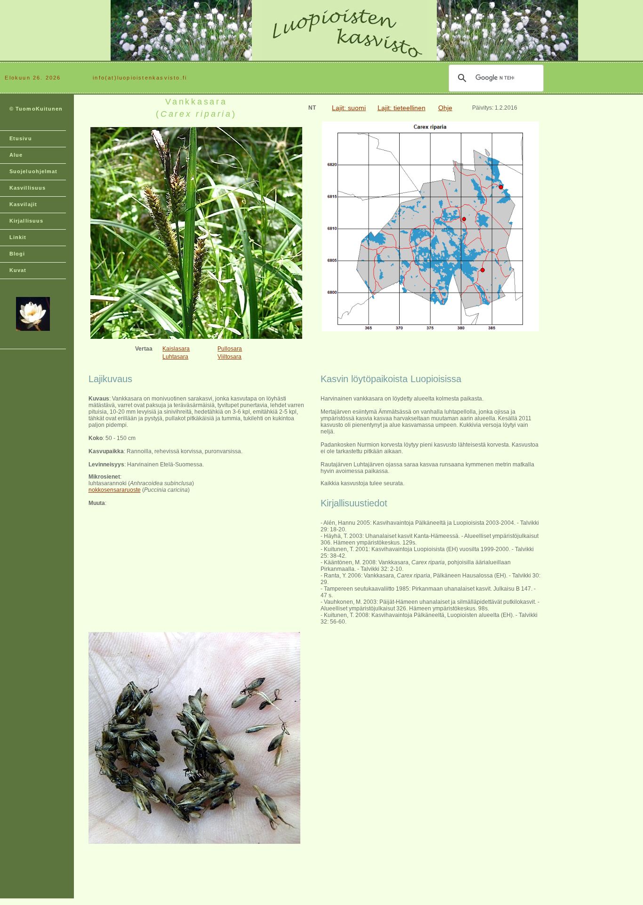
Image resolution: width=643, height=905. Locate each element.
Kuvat (18, 270)
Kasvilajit (23, 204)
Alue (16, 155)
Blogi (17, 253)
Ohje (445, 108)
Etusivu (20, 138)
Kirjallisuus (26, 221)
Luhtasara (175, 356)
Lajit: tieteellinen (402, 108)
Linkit (18, 237)
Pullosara (229, 348)
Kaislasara (176, 348)
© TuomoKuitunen (36, 109)
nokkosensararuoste (114, 490)
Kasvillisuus (27, 188)
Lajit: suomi (349, 108)
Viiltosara (229, 356)
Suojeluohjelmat (33, 171)
